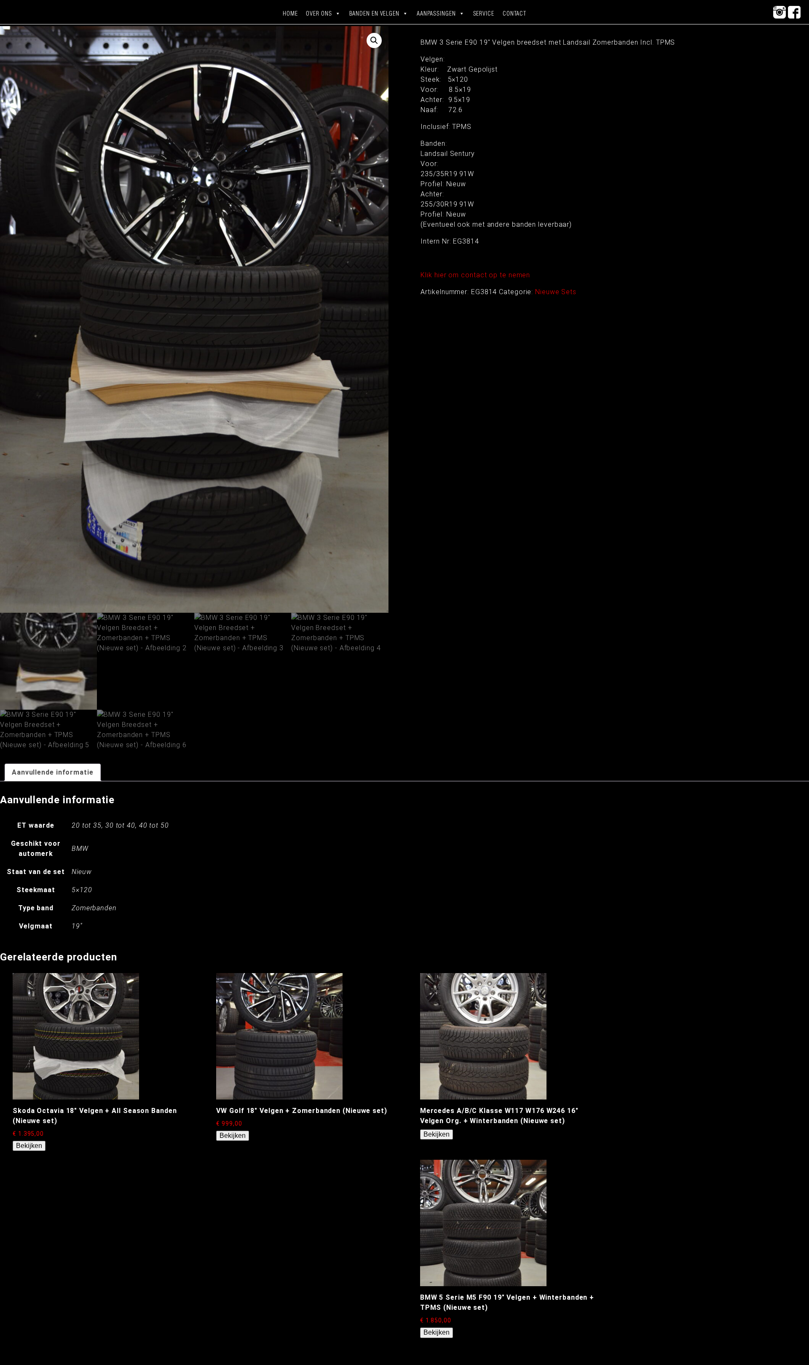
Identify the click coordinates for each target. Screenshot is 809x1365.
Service (483, 13)
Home (290, 13)
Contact (514, 13)
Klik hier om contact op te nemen (475, 275)
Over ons (319, 13)
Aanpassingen (436, 13)
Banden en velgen (374, 13)
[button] (374, 40)
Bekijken (29, 1145)
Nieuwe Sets (555, 292)
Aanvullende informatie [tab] (53, 772)
